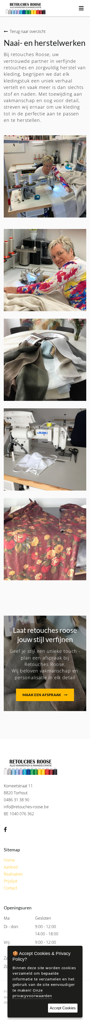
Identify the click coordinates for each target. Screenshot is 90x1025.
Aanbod (11, 867)
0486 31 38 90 (16, 800)
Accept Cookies (63, 1008)
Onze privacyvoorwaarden (32, 993)
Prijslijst (10, 881)
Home (9, 860)
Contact (10, 888)
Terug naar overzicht (28, 31)
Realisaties (13, 874)
